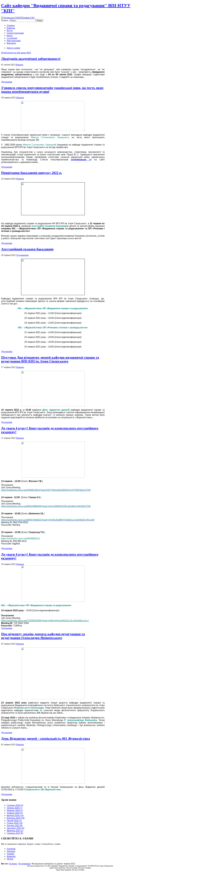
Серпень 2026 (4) (15, 805)
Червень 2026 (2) (15, 810)
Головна (13, 863)
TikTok (10, 859)
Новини (19, 64)
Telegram (11, 851)
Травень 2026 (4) (15, 813)
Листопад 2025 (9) (15, 828)
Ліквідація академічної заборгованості (30, 58)
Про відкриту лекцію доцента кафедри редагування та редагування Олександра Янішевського (43, 636)
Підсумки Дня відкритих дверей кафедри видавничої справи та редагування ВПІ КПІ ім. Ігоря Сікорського (50, 359)
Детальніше (6, 82)
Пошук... (5, 20)
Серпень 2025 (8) (15, 833)
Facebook (11, 849)
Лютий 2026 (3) (14, 820)
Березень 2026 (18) (16, 818)
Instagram (11, 856)
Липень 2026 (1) (14, 808)
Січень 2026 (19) (15, 823)
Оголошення (22, 255)
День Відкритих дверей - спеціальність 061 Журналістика (45, 738)
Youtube (10, 854)
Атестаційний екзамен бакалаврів (27, 249)
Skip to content (13, 48)
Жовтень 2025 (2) (15, 830)
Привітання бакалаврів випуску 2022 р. (31, 173)
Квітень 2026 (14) (15, 815)
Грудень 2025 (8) (15, 825)
